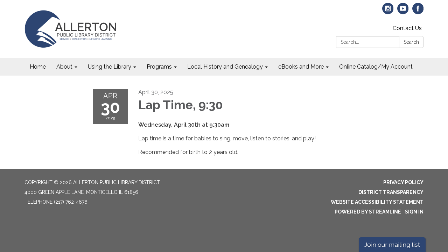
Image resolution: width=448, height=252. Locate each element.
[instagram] (388, 11)
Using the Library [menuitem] (109, 66)
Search (411, 42)
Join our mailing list (392, 244)
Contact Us (407, 28)
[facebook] (418, 11)
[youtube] (403, 11)
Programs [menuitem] (159, 66)
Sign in (414, 212)
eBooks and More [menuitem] (301, 66)
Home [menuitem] (38, 66)
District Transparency (391, 192)
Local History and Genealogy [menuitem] (225, 66)
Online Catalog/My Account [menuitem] (376, 66)
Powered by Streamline (368, 212)
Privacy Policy (403, 182)
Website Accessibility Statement (377, 202)
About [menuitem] (64, 66)
